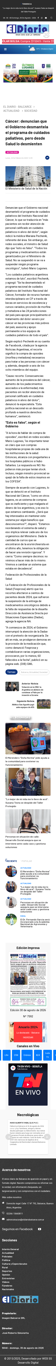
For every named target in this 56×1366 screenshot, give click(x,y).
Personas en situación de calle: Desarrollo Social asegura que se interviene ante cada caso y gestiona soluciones (34, 907)
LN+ (7, 1055)
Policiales (7, 1256)
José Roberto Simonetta (15, 1332)
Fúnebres (7, 1285)
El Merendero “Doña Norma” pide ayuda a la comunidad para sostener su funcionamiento (27, 761)
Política (6, 1260)
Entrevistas (8, 1278)
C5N (16, 1055)
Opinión (6, 1274)
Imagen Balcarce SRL (13, 1317)
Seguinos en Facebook (17, 1229)
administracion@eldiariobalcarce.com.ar (25, 1219)
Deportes (7, 1270)
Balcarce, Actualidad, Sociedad (34, 672)
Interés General (10, 1249)
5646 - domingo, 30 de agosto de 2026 (23, 1347)
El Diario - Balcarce (17, 106)
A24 (38, 1055)
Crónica (27, 1055)
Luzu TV (47, 1055)
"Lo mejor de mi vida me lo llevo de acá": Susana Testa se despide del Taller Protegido (26, 803)
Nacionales (8, 1289)
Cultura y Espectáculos (14, 1263)
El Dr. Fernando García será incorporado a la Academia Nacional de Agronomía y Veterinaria (35, 923)
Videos (5, 1281)
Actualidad (11, 110)
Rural (23, 916)
